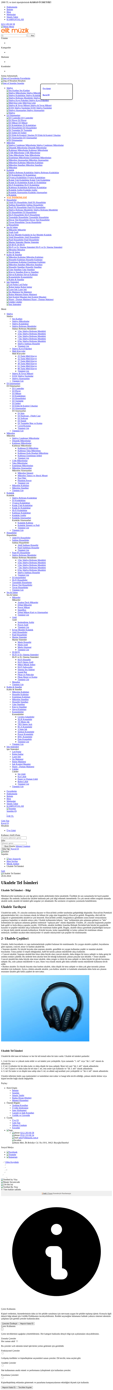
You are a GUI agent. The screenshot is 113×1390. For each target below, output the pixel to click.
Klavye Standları (31, 272)
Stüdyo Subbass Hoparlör (29, 343)
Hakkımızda (12, 7)
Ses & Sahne (12, 227)
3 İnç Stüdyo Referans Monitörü (32, 331)
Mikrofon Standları (34, 165)
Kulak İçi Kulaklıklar (37, 182)
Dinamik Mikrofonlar (37, 148)
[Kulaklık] (11, 195)
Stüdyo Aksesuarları (35, 110)
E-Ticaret (50, 1193)
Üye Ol (15, 1120)
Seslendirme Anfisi (26, 622)
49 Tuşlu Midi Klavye (27, 363)
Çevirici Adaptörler (26, 717)
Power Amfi (23, 625)
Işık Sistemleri (13, 282)
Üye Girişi (47, 88)
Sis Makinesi (26, 292)
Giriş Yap (5, 821)
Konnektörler (27, 277)
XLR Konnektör (25, 719)
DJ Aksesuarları (30, 138)
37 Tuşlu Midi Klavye (27, 361)
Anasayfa (16, 859)
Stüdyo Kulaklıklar (34, 95)
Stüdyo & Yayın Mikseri (41, 105)
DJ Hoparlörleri (30, 128)
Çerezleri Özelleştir (9, 1324)
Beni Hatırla (10, 846)
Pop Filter (22, 478)
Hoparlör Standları (33, 267)
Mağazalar (11, 14)
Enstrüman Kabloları (36, 262)
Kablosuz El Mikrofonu (28, 448)
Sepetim (15, 1093)
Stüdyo (10, 88)
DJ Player (22, 120)
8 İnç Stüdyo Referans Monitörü (32, 341)
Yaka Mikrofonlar (32, 155)
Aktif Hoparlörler (32, 237)
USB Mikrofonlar (32, 152)
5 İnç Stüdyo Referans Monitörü (32, 336)
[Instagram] (12, 1157)
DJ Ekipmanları (13, 115)
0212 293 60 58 (8, 24)
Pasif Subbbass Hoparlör (28, 547)
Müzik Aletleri (13, 864)
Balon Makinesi (30, 294)
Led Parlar (23, 284)
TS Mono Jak (23, 722)
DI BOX (21, 245)
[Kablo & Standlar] (15, 279)
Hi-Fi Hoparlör (24, 659)
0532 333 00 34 (27, 1135)
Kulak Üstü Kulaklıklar (40, 180)
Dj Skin (21, 413)
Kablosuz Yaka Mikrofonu (29, 450)
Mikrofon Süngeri (25, 473)
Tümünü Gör (23, 346)
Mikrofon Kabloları (34, 162)
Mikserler (22, 230)
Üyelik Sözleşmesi (20, 1108)
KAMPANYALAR (15, 19)
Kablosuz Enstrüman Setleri (30, 455)
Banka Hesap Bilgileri (21, 1098)
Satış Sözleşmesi (19, 1110)
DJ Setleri (22, 133)
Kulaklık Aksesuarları (37, 192)
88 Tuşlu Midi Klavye (27, 368)
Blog (9, 12)
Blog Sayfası (12, 861)
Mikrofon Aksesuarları (39, 160)
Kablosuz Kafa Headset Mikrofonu (33, 453)
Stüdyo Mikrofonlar (35, 93)
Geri (3, 871)
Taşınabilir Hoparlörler (39, 217)
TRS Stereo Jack (25, 724)
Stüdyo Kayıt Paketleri (39, 100)
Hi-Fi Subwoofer (25, 667)
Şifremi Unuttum (23, 846)
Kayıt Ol (46, 95)
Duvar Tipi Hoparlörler (39, 220)
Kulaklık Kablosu (25, 523)
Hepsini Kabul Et (26, 1324)
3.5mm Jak (22, 729)
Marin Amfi (23, 645)
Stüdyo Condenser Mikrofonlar (50, 145)
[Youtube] (11, 1154)
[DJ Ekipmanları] (14, 140)
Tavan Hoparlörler (33, 222)
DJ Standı (22, 421)
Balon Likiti (23, 781)
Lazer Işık (22, 289)
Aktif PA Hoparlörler (37, 202)
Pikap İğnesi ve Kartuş (27, 677)
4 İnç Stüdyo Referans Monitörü (32, 334)
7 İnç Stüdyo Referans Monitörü (32, 339)
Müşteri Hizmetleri (20, 1100)
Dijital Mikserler (25, 605)
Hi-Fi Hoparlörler (32, 215)
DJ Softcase (23, 418)
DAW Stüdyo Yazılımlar (41, 108)
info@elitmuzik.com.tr (28, 1138)
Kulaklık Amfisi (30, 190)
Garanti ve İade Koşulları (23, 1113)
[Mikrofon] (12, 167)
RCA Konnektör (25, 727)
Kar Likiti (22, 776)
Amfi (16, 232)
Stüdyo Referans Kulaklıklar (46, 172)
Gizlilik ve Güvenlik (21, 1115)
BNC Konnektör (25, 737)
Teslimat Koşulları (20, 1105)
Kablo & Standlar (14, 254)
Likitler (19, 302)
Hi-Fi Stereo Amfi (25, 662)
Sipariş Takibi (18, 1095)
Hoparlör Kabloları (34, 259)
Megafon (21, 250)
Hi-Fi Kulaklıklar (31, 185)
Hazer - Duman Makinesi (42, 299)
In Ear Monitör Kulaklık (41, 235)
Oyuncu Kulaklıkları (36, 177)
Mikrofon (11, 143)
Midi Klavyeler (29, 103)
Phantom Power (25, 480)
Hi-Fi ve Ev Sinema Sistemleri (49, 247)
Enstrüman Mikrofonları (40, 157)
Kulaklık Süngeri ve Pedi (29, 525)
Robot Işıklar (26, 287)
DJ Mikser (23, 123)
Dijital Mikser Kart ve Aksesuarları (33, 612)
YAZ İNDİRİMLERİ (17, 197)
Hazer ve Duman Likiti (28, 779)
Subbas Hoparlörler (34, 205)
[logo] (15, 32)
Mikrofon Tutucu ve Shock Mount (33, 475)
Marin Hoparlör (24, 642)
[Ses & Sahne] (13, 252)
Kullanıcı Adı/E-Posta (10, 835)
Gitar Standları (28, 269)
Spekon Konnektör (26, 732)
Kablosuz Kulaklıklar (37, 187)
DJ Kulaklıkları (29, 125)
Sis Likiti (21, 774)
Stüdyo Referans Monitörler (46, 98)
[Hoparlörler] (13, 225)
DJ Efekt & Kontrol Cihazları (48, 135)
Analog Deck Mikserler (28, 602)
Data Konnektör (25, 739)
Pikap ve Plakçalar (26, 674)
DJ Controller (27, 118)
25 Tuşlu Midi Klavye (27, 356)
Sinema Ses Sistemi (26, 669)
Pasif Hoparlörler (31, 240)
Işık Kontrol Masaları (37, 297)
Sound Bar (22, 672)
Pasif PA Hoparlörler (36, 207)
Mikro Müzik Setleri (26, 664)
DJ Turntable (26, 130)
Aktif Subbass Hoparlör (28, 545)
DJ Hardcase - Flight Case (29, 416)
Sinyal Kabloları (31, 274)
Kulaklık (10, 170)
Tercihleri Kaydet (25, 1387)
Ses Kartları (25, 90)
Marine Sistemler (31, 242)
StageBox (22, 610)
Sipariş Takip (12, 17)
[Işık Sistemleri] (14, 304)
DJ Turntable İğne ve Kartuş (30, 423)
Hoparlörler (12, 200)
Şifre (3, 840)
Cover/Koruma (24, 426)
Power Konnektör (25, 734)
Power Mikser (24, 607)
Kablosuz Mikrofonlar (38, 150)
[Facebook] (12, 1152)
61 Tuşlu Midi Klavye (27, 366)
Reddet (58, 1316)
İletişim (10, 9)
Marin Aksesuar (24, 647)
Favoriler (16, 1128)
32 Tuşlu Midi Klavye (27, 358)
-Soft (44, 1193)
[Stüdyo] (11, 113)
